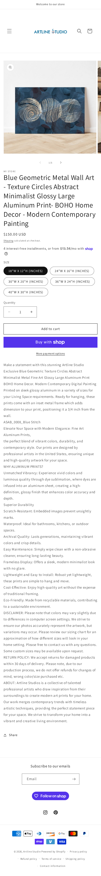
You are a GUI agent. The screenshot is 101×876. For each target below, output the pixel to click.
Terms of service (51, 858)
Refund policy (28, 858)
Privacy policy (78, 851)
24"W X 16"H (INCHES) (72, 271)
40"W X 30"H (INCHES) (25, 292)
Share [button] (13, 735)
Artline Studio (32, 851)
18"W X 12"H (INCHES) (25, 271)
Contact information (52, 866)
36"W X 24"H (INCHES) (72, 281)
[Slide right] (61, 162)
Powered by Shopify (53, 851)
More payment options (50, 353)
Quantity (9, 303)
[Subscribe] (74, 779)
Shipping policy (75, 858)
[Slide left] (40, 162)
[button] (9, 31)
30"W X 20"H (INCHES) (25, 281)
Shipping (8, 240)
